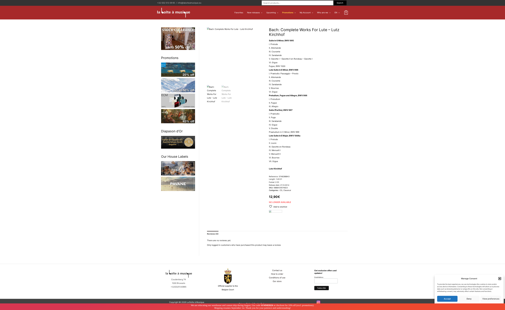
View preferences (490, 299)
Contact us (277, 270)
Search (340, 3)
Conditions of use (277, 277)
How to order (277, 274)
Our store (277, 281)
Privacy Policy (474, 305)
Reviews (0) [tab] (212, 234)
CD (281, 190)
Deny (469, 299)
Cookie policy (462, 305)
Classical (287, 190)
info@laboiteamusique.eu (189, 3)
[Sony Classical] (275, 216)
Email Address (318, 277)
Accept (447, 299)
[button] (499, 278)
